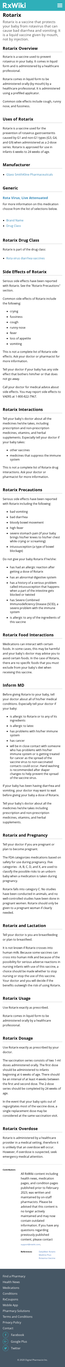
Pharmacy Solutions (16, 1311)
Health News (11, 1282)
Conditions (10, 1294)
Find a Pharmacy (14, 1276)
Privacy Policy (12, 1322)
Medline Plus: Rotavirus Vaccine (47, 1256)
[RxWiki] (14, 5)
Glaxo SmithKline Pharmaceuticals (29, 174)
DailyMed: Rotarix (47, 1251)
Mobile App (10, 1305)
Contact (8, 1328)
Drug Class (13, 226)
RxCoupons (10, 1299)
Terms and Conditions (17, 1317)
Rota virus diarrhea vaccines (25, 258)
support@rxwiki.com (30, 1244)
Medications (11, 1288)
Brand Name (14, 220)
